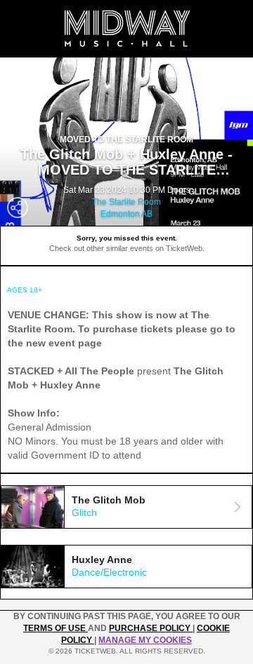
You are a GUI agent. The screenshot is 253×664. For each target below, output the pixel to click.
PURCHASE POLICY (151, 628)
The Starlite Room (126, 202)
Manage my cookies (145, 640)
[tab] (126, 507)
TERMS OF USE (55, 628)
